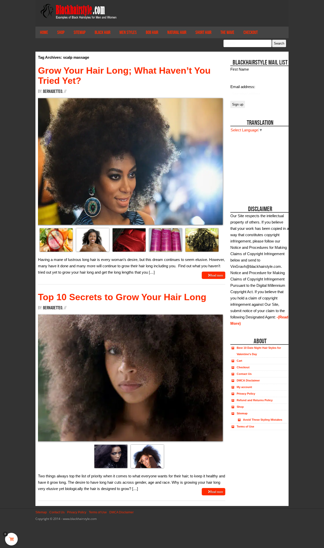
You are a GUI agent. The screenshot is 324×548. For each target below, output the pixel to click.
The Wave (227, 32)
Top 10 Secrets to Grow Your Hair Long (122, 297)
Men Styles (128, 32)
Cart (239, 360)
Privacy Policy (246, 393)
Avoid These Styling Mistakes (262, 419)
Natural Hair (176, 32)
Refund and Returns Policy (255, 400)
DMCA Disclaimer (248, 380)
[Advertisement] (258, 164)
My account (244, 387)
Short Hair (203, 32)
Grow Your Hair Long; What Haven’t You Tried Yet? (124, 75)
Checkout (251, 32)
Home (44, 32)
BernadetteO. (53, 91)
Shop (61, 32)
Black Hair (102, 32)
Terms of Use (245, 426)
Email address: (242, 87)
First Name (239, 69)
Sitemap (80, 32)
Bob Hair (152, 32)
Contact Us (244, 373)
